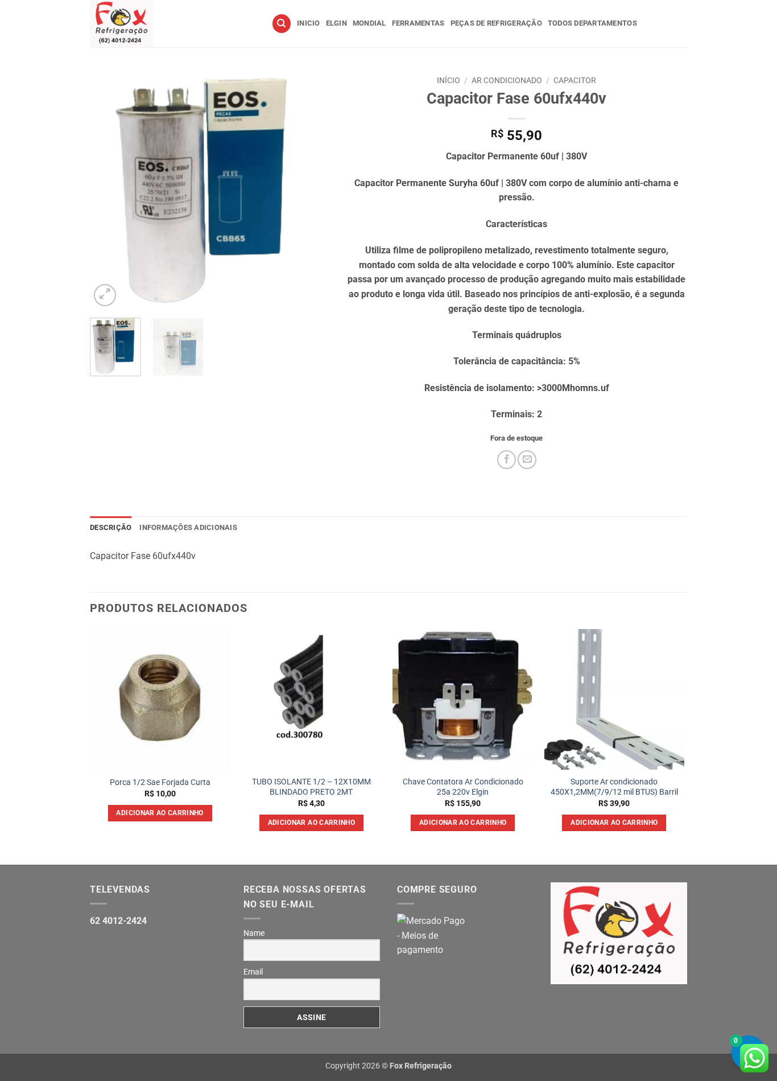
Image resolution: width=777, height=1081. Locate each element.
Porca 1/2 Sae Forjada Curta (160, 782)
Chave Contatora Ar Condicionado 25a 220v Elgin (463, 787)
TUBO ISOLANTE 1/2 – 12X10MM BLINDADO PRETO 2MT (311, 787)
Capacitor (574, 80)
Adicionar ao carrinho (159, 813)
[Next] (309, 189)
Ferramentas (418, 23)
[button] (105, 295)
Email (253, 971)
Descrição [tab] (110, 527)
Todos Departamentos (592, 23)
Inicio (308, 23)
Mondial (369, 23)
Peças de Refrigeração (496, 23)
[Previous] (109, 189)
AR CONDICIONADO (507, 80)
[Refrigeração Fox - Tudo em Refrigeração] (172, 23)
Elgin (336, 23)
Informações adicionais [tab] (188, 527)
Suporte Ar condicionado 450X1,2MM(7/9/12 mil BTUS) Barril (614, 787)
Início (448, 80)
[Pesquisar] (281, 23)
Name (253, 933)
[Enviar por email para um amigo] (527, 459)
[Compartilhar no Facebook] (506, 459)
